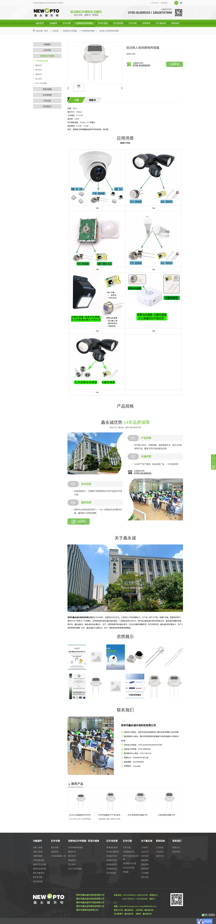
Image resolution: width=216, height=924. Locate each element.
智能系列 (38, 74)
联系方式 (176, 847)
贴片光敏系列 (38, 873)
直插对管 (54, 852)
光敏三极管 (37, 852)
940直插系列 (111, 869)
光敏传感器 (37, 856)
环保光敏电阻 (38, 860)
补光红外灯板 (128, 868)
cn (176, 3)
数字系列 (38, 70)
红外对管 (67, 23)
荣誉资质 (144, 864)
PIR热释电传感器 (87, 31)
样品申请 (176, 852)
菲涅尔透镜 (103, 23)
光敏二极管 (37, 847)
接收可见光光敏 (39, 864)
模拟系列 (38, 65)
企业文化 (144, 852)
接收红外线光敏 (39, 869)
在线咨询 (174, 64)
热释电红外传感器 (84, 23)
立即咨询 (81, 521)
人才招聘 (144, 873)
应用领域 (146, 23)
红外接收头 (47, 106)
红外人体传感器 (41, 83)
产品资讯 (160, 852)
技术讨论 (160, 856)
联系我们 (164, 3)
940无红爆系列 (112, 852)
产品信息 (55, 31)
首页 (46, 31)
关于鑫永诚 (161, 23)
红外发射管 (118, 23)
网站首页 (40, 23)
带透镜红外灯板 (129, 863)
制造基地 (144, 860)
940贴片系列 (111, 860)
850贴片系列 (111, 856)
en (181, 3)
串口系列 (38, 79)
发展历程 (144, 869)
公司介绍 (154, 3)
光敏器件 (53, 23)
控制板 (126, 872)
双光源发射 (111, 873)
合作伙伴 (144, 856)
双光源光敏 (37, 881)
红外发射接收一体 (58, 856)
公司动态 (160, 847)
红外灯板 (133, 23)
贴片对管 (54, 847)
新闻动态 (175, 23)
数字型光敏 (37, 877)
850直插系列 (111, 864)
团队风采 (144, 877)
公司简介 (144, 847)
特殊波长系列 (112, 847)
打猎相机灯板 (128, 852)
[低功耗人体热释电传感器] (95, 62)
